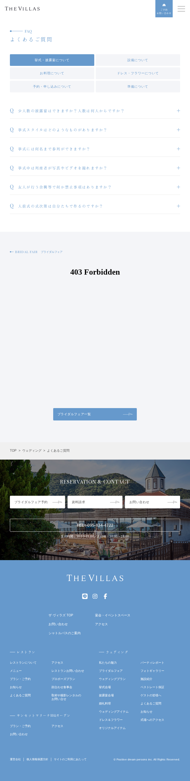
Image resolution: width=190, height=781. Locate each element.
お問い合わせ (19, 734)
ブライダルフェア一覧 (74, 414)
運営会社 (15, 759)
